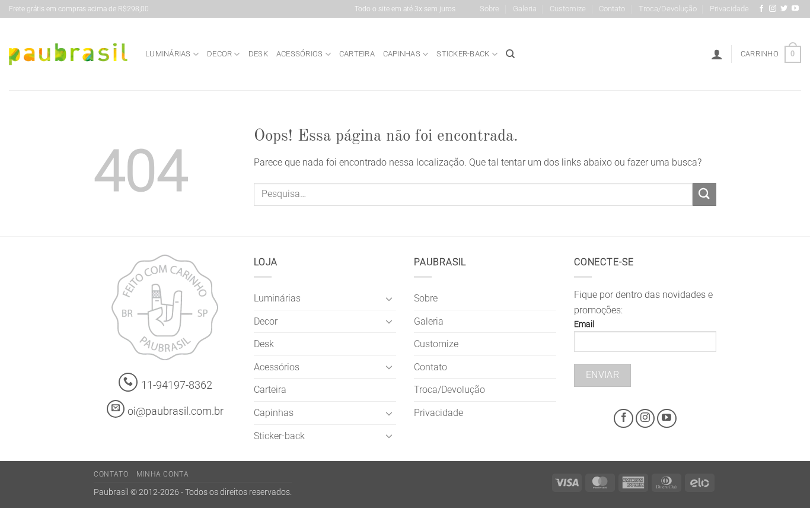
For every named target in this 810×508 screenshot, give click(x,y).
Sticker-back (462, 53)
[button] (717, 54)
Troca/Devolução (668, 8)
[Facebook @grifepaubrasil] (761, 9)
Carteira (357, 53)
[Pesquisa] (510, 54)
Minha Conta (162, 474)
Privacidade (729, 8)
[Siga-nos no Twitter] (783, 9)
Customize (568, 8)
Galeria (525, 8)
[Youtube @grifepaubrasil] (795, 9)
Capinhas (401, 53)
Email (584, 324)
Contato (612, 8)
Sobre (489, 8)
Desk (258, 53)
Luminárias (168, 53)
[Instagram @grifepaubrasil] (772, 9)
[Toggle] (389, 298)
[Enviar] (704, 194)
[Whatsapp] (128, 382)
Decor (219, 53)
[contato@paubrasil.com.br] (116, 409)
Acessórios (299, 53)
